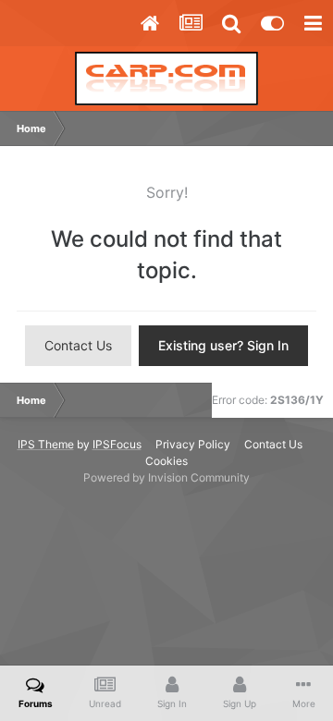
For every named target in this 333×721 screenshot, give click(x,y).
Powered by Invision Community (166, 477)
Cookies (166, 461)
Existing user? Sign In (223, 345)
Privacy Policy (192, 444)
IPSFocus (117, 444)
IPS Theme (46, 444)
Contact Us (78, 345)
